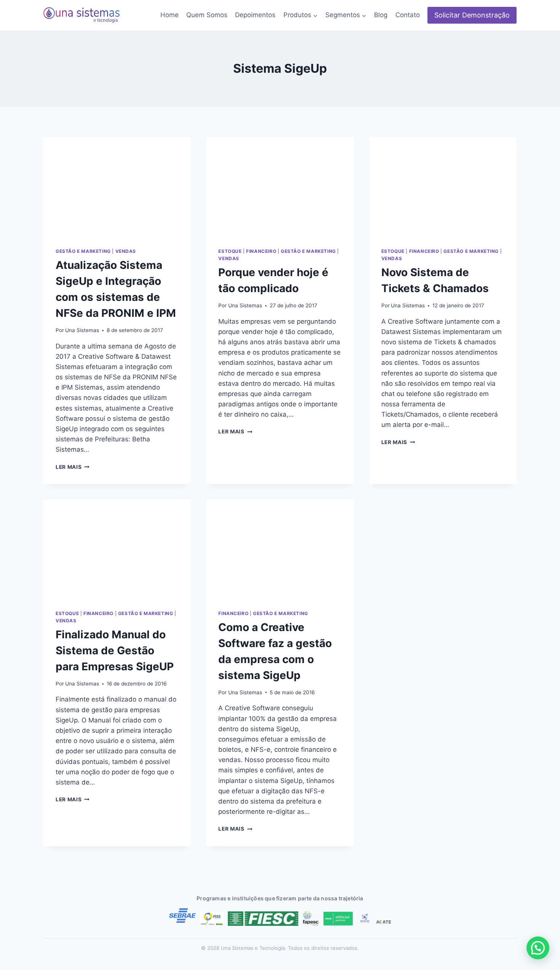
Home (169, 15)
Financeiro (261, 251)
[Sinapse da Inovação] (365, 918)
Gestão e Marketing (83, 251)
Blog (380, 15)
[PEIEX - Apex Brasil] (211, 918)
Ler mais (73, 467)
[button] (537, 947)
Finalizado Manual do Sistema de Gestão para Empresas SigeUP (115, 650)
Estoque (230, 251)
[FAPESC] (310, 918)
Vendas (125, 251)
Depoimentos (255, 15)
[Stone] (338, 918)
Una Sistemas (82, 330)
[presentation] (117, 186)
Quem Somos (206, 15)
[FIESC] (263, 918)
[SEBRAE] (182, 915)
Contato (407, 15)
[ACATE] (383, 922)
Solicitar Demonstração (472, 15)
